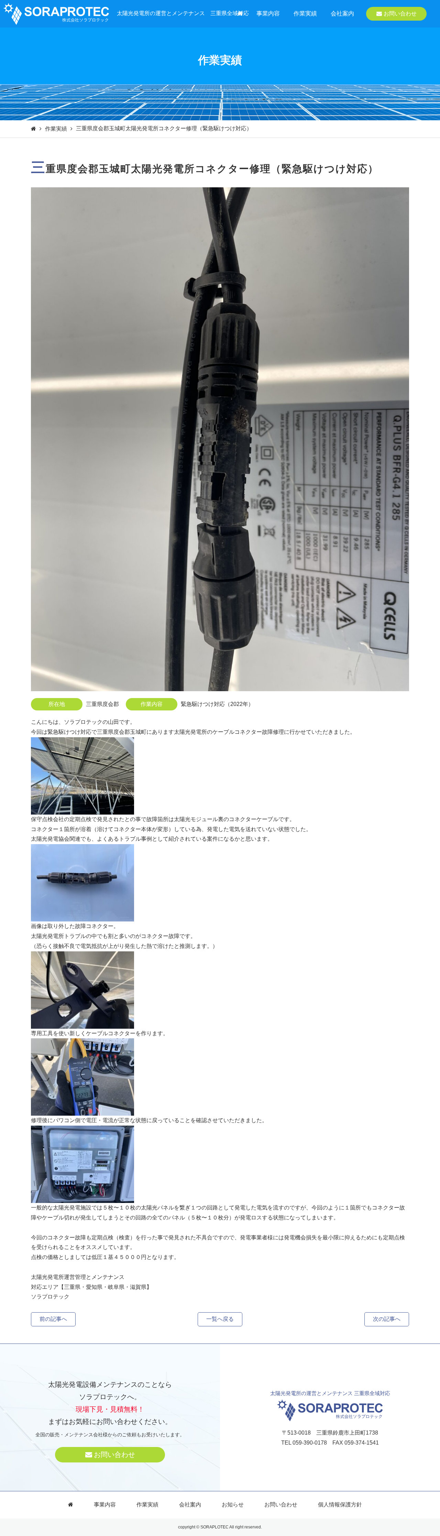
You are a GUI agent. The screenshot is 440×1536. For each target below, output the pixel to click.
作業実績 (305, 13)
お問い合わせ (400, 13)
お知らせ (233, 1504)
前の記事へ (53, 1319)
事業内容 (268, 13)
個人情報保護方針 (340, 1504)
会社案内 (342, 13)
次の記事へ (386, 1319)
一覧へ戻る (220, 1319)
